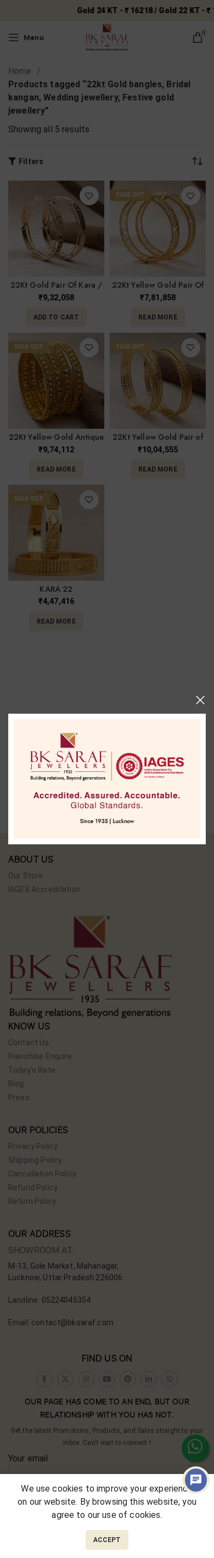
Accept (107, 1540)
